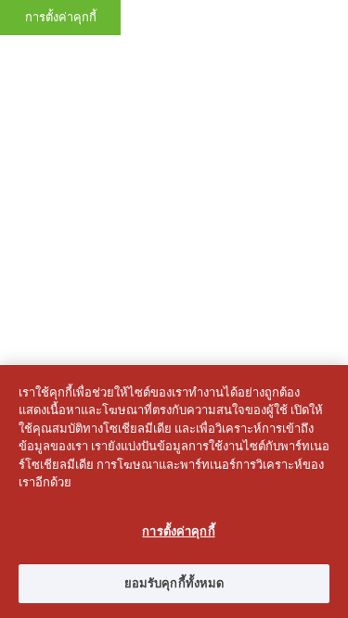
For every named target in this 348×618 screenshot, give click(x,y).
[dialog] (174, 491)
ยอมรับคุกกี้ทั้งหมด (174, 582)
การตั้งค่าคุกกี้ (61, 16)
